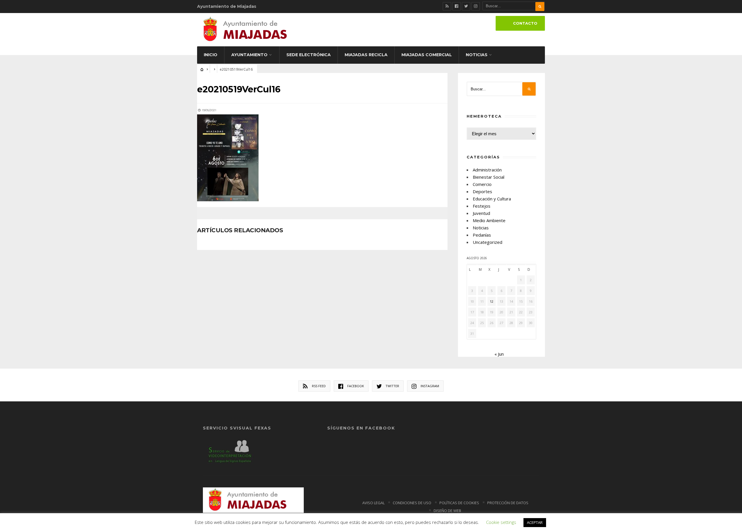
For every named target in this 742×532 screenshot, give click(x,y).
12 (491, 301)
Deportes (482, 191)
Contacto (525, 23)
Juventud (481, 213)
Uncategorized (487, 242)
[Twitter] (466, 6)
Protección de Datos (507, 502)
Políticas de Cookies (459, 502)
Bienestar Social (488, 177)
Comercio (482, 184)
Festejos (481, 206)
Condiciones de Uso (412, 502)
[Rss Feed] (447, 6)
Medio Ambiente (489, 220)
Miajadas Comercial (426, 54)
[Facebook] (456, 6)
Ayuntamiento (249, 54)
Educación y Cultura (492, 199)
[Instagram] (475, 6)
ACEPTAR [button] (535, 522)
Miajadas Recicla (366, 54)
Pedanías (482, 235)
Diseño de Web (447, 510)
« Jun (499, 354)
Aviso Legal (373, 502)
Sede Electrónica (308, 54)
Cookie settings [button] (501, 522)
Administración (487, 170)
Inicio (210, 54)
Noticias (477, 54)
